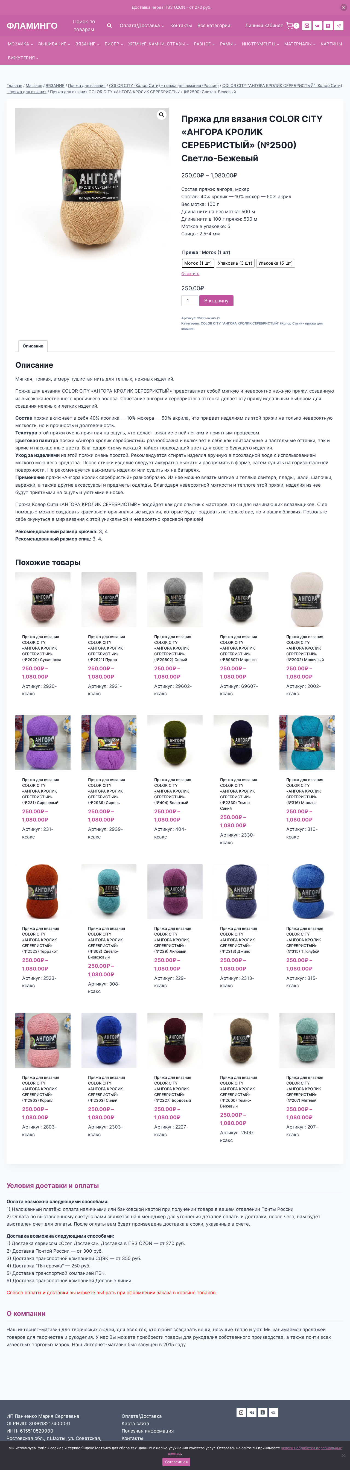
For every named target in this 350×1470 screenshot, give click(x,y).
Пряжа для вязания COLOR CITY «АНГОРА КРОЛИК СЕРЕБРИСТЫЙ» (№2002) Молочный (305, 648)
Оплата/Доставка (142, 1416)
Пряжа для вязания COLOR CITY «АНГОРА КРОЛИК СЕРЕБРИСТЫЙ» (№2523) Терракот (40, 940)
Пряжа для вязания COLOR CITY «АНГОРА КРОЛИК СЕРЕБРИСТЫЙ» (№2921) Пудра (106, 648)
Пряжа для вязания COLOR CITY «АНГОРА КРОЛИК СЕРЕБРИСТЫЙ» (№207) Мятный (304, 1089)
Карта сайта (135, 1423)
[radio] (198, 263)
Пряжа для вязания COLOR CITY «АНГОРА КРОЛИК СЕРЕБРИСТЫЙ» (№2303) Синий (106, 1089)
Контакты (181, 25)
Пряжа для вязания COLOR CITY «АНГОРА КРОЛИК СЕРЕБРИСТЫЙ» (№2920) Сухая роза (41, 648)
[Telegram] (338, 25)
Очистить (190, 273)
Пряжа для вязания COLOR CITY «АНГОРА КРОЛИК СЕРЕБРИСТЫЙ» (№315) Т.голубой (304, 940)
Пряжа (190, 252)
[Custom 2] (306, 25)
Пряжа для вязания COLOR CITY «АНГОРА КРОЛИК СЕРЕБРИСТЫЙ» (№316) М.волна (304, 791)
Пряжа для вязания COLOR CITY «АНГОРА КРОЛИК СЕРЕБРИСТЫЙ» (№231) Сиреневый (40, 791)
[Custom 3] (241, 1412)
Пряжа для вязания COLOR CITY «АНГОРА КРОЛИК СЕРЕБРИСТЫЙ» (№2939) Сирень (106, 791)
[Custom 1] (328, 25)
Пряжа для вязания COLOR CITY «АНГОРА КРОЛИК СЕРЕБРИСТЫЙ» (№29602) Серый (172, 648)
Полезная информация (148, 1431)
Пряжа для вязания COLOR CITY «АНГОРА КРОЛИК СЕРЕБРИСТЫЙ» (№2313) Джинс (238, 940)
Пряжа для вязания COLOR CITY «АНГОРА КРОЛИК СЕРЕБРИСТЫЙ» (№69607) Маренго (238, 648)
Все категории (213, 25)
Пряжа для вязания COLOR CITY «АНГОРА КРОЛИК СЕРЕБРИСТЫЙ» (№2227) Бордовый (172, 1089)
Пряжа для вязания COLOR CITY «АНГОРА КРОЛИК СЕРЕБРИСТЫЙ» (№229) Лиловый (172, 940)
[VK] (317, 25)
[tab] (33, 346)
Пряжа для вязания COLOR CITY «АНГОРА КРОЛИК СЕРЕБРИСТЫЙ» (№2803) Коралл (40, 1089)
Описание (33, 346)
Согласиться (176, 1462)
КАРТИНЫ (331, 43)
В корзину (216, 300)
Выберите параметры (35, 848)
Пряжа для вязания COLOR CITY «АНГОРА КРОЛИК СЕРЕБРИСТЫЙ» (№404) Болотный (172, 791)
